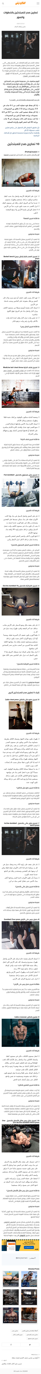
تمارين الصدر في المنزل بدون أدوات (21, 372)
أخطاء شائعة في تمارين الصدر (30, 1330)
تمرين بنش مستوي (33, 1338)
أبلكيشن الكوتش (10, 1222)
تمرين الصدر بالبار (17, 1334)
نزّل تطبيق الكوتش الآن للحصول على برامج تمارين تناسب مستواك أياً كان (22, 129)
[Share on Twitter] (30, 1344)
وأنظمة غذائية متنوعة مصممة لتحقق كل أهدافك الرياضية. (21, 134)
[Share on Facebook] (11, 1344)
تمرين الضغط (8, 154)
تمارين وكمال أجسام (20, 26)
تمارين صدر (15, 1330)
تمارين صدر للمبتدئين (32, 1334)
